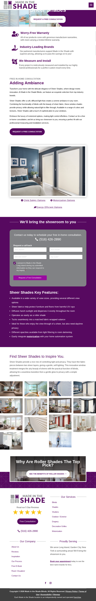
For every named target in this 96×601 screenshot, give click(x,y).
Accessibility (46, 594)
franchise (77, 597)
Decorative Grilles (59, 526)
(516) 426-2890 (50, 239)
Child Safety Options (35, 200)
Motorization (57, 531)
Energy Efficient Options (49, 207)
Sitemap (56, 594)
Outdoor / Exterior (59, 517)
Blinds (54, 502)
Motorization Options (64, 200)
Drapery (55, 521)
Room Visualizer (18, 571)
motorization (33, 336)
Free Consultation (28, 521)
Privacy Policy (72, 591)
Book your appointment (60, 561)
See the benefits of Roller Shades (46, 474)
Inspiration (16, 556)
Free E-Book (17, 566)
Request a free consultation (48, 19)
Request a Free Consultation (27, 132)
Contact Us (16, 576)
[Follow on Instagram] (50, 583)
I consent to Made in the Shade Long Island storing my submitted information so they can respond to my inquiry (30, 266)
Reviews (15, 552)
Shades (55, 507)
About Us (15, 547)
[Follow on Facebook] (46, 583)
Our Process (17, 561)
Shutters (55, 512)
